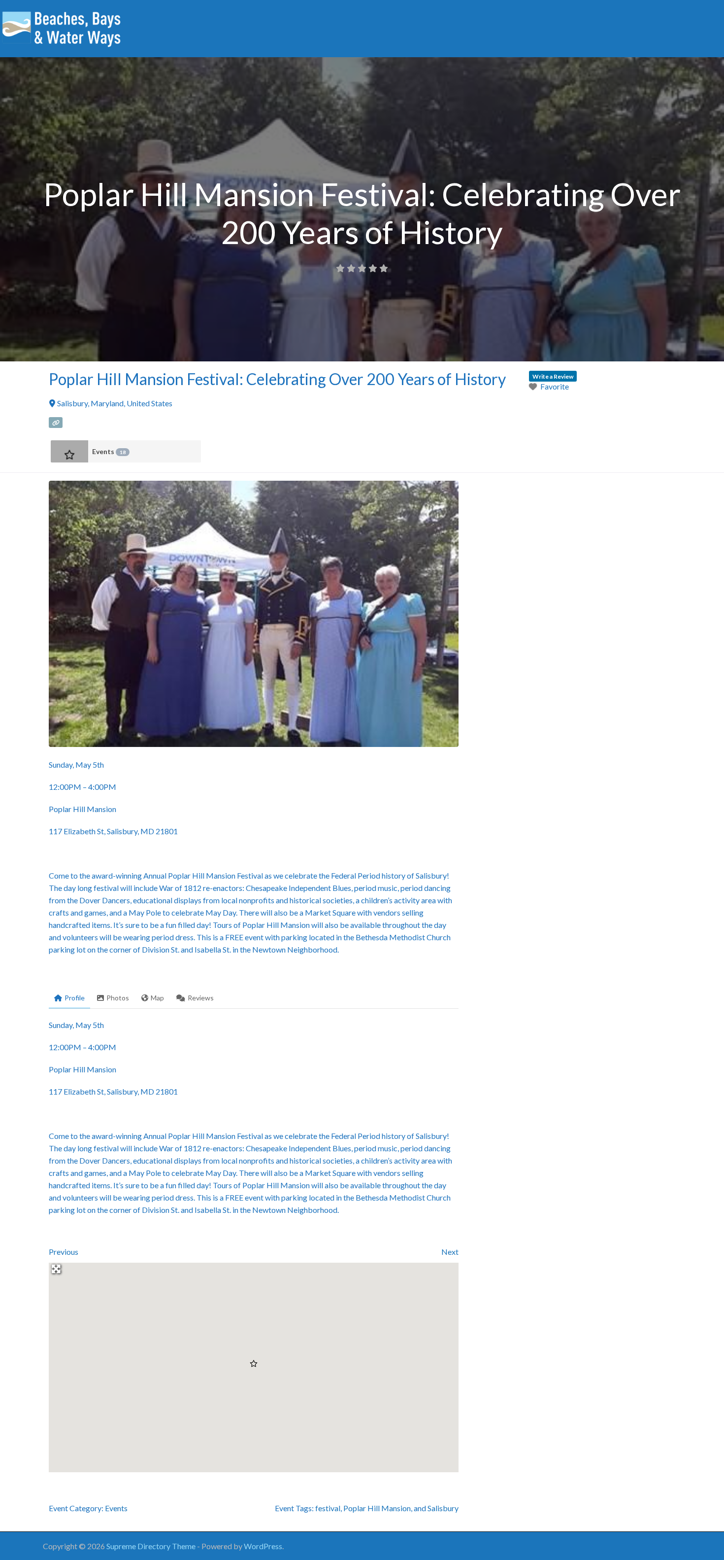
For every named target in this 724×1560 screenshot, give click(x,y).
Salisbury (443, 1508)
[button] (254, 1364)
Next (450, 1251)
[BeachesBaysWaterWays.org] (61, 27)
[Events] (69, 451)
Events (109, 451)
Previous (63, 1251)
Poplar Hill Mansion (377, 1508)
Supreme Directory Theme (151, 1546)
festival (327, 1508)
